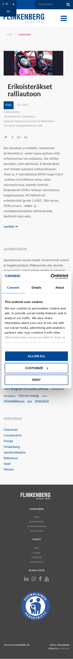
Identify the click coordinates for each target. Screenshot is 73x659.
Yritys (36, 517)
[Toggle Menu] (64, 18)
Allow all (36, 356)
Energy (8, 441)
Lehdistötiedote (15, 452)
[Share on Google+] (20, 137)
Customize (34, 368)
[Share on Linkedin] (27, 137)
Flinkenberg (12, 447)
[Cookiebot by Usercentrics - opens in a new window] (51, 276)
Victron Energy (28, 396)
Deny (36, 379)
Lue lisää (9, 226)
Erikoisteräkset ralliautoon (30, 91)
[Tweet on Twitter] (7, 137)
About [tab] (59, 287)
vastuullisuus (57, 389)
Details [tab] (37, 287)
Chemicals (11, 430)
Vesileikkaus (10, 396)
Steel (8, 105)
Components (13, 435)
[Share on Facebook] (13, 137)
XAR (29, 401)
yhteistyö (42, 401)
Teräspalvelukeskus (26, 388)
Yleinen (9, 469)
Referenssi (11, 458)
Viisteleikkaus (14, 401)
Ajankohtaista (36, 521)
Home (10, 35)
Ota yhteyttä (36, 531)
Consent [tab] (13, 287)
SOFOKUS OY (63, 649)
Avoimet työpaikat (36, 526)
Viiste (44, 396)
